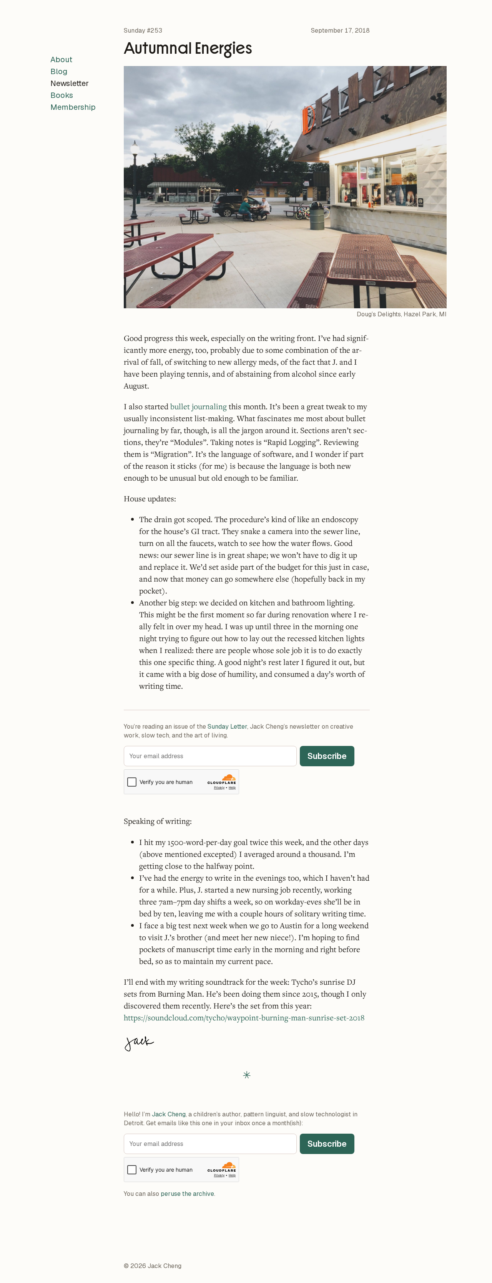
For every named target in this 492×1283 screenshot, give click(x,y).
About (61, 59)
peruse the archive (187, 1194)
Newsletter (69, 83)
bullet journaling (198, 406)
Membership (73, 107)
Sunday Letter (227, 727)
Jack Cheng (169, 1114)
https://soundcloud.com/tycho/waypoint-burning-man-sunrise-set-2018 (244, 1017)
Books (61, 95)
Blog (58, 71)
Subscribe (327, 756)
